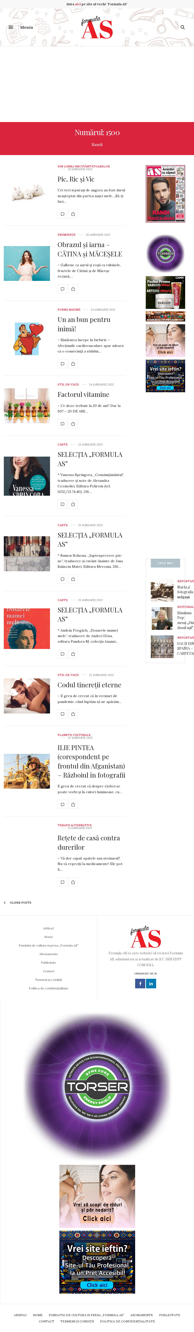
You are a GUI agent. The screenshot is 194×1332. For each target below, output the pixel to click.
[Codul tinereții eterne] (27, 696)
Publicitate (48, 962)
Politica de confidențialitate (48, 988)
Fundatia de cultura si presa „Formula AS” (49, 945)
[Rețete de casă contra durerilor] (62, 881)
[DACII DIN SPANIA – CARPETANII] (164, 646)
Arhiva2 (48, 928)
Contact (48, 971)
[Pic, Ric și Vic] (27, 191)
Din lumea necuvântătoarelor (84, 166)
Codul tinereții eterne (89, 684)
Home (48, 937)
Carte (63, 444)
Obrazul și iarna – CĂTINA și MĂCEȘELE (90, 249)
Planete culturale (74, 735)
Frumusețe (67, 234)
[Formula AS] (97, 27)
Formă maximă (69, 309)
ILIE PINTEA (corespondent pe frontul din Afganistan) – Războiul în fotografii (91, 761)
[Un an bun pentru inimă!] (27, 338)
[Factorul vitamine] (27, 405)
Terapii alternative (75, 825)
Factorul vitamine (83, 394)
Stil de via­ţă (68, 384)
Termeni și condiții (48, 980)
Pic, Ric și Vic (76, 178)
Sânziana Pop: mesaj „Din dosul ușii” (185, 620)
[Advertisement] (97, 84)
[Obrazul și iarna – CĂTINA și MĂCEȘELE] (27, 263)
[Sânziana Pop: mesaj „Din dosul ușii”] (164, 618)
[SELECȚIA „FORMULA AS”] (27, 476)
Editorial (185, 607)
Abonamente (48, 954)
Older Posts (20, 902)
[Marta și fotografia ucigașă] (164, 590)
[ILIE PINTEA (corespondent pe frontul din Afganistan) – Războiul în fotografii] (27, 771)
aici (78, 4)
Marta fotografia (185, 592)
